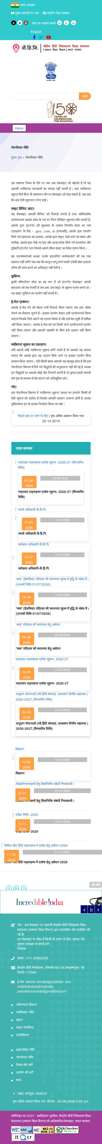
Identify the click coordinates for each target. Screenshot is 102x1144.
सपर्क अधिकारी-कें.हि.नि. (32, 509)
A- (59, 23)
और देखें (96, 884)
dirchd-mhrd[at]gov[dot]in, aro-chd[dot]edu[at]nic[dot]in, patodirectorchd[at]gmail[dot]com (44, 986)
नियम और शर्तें (23, 1064)
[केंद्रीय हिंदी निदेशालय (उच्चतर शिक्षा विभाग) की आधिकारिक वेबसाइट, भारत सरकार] (51, 48)
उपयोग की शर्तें (24, 1072)
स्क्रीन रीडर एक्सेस (58, 13)
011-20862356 (32, 958)
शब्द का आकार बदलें (44, 23)
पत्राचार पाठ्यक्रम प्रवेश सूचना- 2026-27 (42, 659)
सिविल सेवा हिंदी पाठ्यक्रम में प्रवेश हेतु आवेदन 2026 (36, 845)
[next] (98, 909)
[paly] (91, 909)
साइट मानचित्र (24, 1027)
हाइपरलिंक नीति (25, 1049)
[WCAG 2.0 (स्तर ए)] (67, 1129)
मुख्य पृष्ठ (16, 157)
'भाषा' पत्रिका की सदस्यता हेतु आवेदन (38, 624)
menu (19, 128)
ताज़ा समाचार (24, 448)
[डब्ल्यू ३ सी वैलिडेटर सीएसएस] (22, 1129)
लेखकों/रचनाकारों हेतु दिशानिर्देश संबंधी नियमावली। (44, 783)
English (36, 31)
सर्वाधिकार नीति (24, 1012)
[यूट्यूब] (48, 37)
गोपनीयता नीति (19, 147)
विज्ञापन (19, 748)
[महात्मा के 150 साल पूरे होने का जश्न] (62, 111)
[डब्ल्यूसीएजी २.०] (43, 1129)
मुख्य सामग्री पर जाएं (26, 13)
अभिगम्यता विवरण (26, 1004)
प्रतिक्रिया (22, 1034)
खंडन (19, 1019)
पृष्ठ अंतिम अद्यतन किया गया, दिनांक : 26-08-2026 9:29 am (50, 1101)
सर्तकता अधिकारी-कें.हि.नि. (34, 544)
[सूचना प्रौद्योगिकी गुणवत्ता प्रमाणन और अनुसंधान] (23, 1137)
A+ (74, 23)
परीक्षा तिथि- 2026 (26, 814)
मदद (18, 1079)
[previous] (84, 909)
